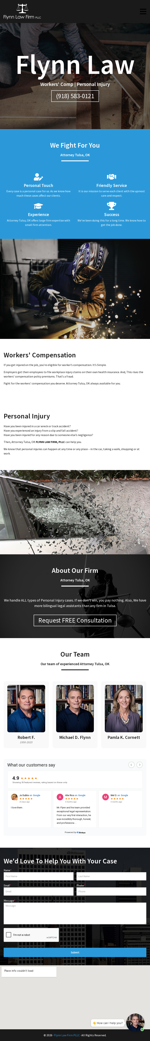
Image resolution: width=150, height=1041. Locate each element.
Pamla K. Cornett (124, 737)
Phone (80, 885)
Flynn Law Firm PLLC (67, 1035)
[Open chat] (135, 1023)
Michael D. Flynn (75, 737)
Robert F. (26, 737)
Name (8, 870)
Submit (75, 952)
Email (7, 885)
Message (9, 900)
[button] (143, 11)
